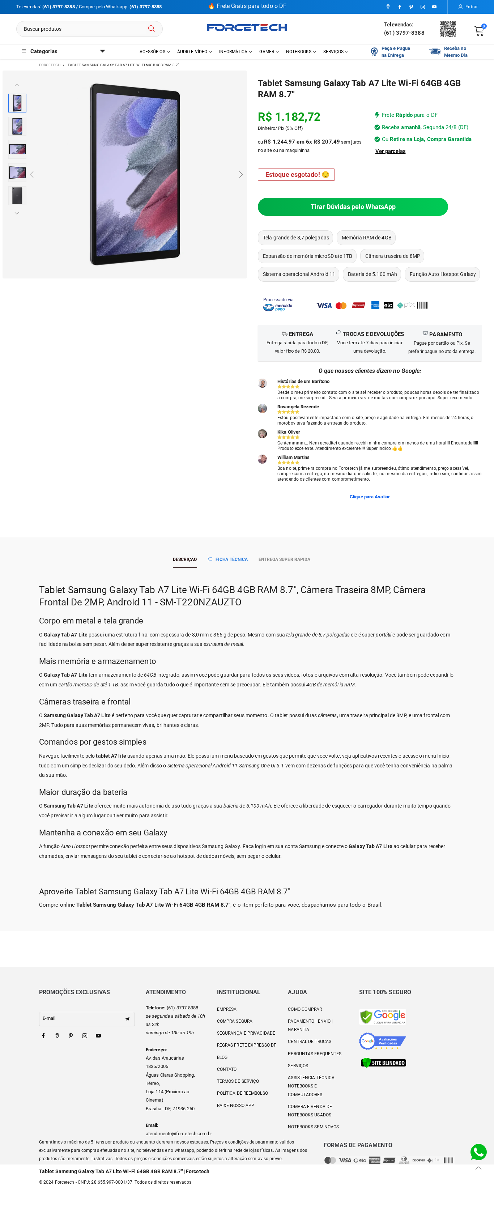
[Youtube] (434, 7)
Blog (222, 1057)
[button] (32, 174)
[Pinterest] (411, 7)
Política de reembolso (242, 1093)
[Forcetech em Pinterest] (71, 1036)
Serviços (333, 51)
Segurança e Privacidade (246, 1033)
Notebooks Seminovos (313, 1126)
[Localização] (388, 7)
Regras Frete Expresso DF (246, 1045)
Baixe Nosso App (236, 1105)
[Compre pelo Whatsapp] (478, 1152)
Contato (227, 1069)
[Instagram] (423, 7)
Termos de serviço (238, 1081)
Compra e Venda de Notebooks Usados (310, 1110)
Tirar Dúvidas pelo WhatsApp (353, 206)
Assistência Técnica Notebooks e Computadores (311, 1086)
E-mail (49, 1018)
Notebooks (298, 51)
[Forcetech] (247, 27)
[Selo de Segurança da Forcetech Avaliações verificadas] (382, 1041)
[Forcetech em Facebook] (43, 1036)
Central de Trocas (309, 1041)
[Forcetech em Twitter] (57, 1036)
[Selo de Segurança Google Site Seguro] (382, 1016)
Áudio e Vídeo (192, 51)
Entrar (471, 7)
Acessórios (152, 51)
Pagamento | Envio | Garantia (310, 1025)
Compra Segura (234, 1021)
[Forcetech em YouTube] (98, 1036)
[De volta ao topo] (478, 1168)
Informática (233, 51)
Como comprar (305, 1009)
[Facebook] (399, 7)
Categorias (44, 51)
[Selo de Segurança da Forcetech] (383, 1062)
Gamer (266, 51)
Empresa (227, 1009)
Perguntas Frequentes (314, 1053)
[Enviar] (151, 29)
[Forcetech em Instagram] (84, 1036)
